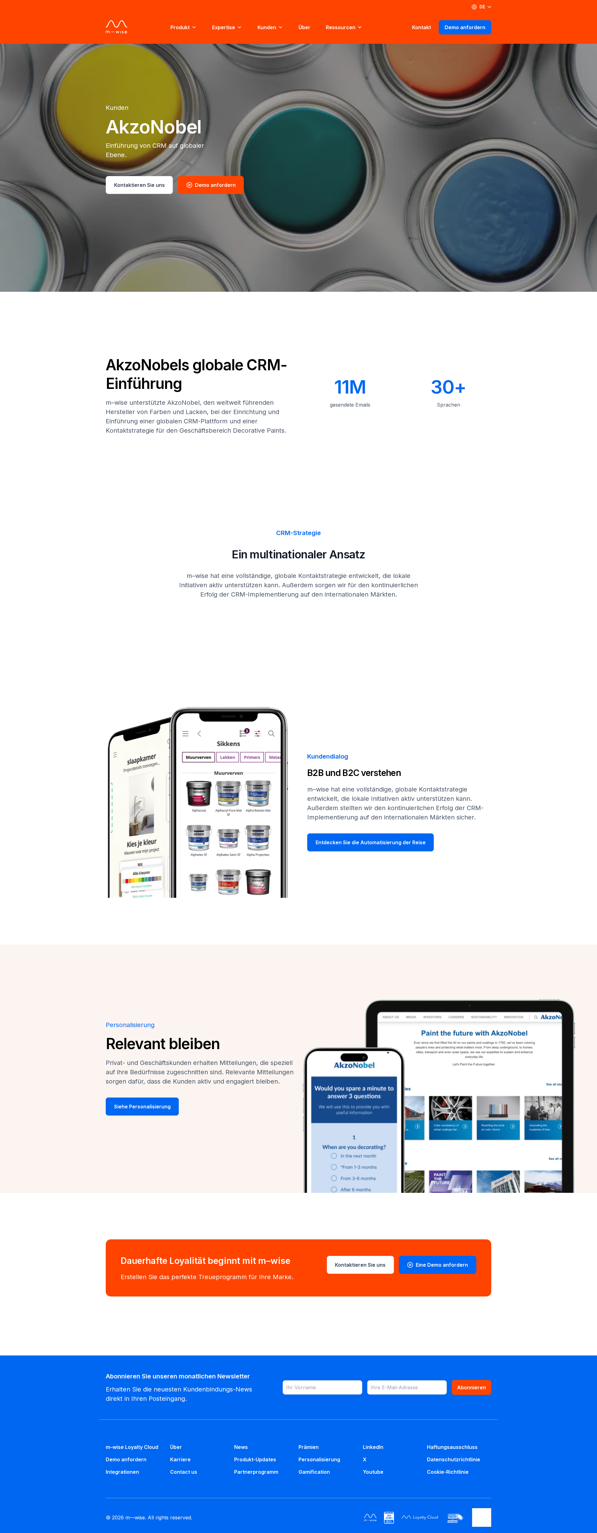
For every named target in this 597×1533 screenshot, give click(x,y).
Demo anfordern (465, 27)
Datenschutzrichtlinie (453, 1459)
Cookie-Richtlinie (448, 1472)
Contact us (183, 1472)
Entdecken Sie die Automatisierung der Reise (371, 842)
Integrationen (122, 1472)
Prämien (308, 1447)
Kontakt (421, 27)
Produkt (180, 27)
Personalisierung (319, 1459)
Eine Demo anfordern (441, 1265)
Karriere (180, 1459)
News (241, 1447)
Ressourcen (340, 27)
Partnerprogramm (256, 1472)
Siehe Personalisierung (142, 1106)
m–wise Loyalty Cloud (132, 1447)
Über (304, 27)
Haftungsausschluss (452, 1447)
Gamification (314, 1472)
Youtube (373, 1472)
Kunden (266, 27)
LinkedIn (373, 1447)
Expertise (223, 27)
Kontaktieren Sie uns (139, 185)
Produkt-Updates (255, 1459)
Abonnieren (471, 1387)
